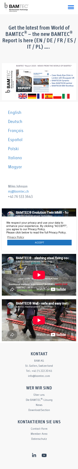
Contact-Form (39, 428)
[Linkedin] (34, 455)
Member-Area (39, 434)
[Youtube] (44, 455)
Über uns (39, 395)
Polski (13, 149)
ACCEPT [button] (39, 242)
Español (15, 140)
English (14, 113)
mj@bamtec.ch (18, 191)
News (39, 405)
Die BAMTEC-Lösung (39, 400)
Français (15, 131)
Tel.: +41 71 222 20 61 (39, 371)
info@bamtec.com (39, 376)
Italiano (15, 158)
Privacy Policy (15, 237)
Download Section (39, 410)
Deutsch (15, 122)
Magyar (15, 167)
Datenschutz (39, 439)
